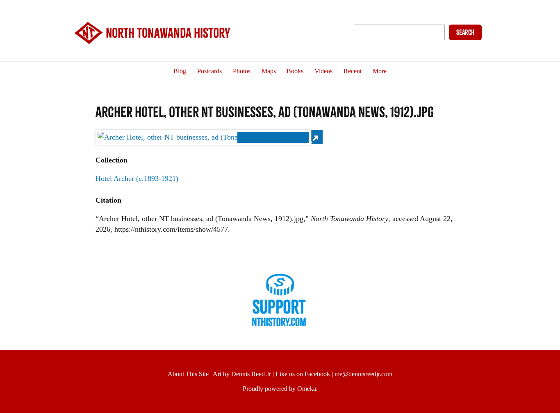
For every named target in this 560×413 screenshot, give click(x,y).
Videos (323, 71)
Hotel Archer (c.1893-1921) (137, 178)
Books (295, 71)
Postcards (209, 71)
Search (465, 32)
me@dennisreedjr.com (363, 373)
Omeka (306, 388)
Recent (353, 71)
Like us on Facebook (302, 373)
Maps (269, 71)
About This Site (188, 373)
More (380, 71)
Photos (241, 71)
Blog (179, 71)
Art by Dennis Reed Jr (242, 373)
